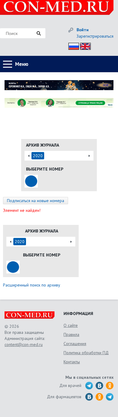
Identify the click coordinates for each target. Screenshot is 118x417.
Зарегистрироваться (95, 36)
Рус (72, 45)
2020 (38, 155)
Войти (83, 30)
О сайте (71, 325)
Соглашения (75, 343)
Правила (71, 334)
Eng (83, 45)
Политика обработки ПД (86, 352)
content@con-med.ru (24, 344)
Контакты (72, 361)
